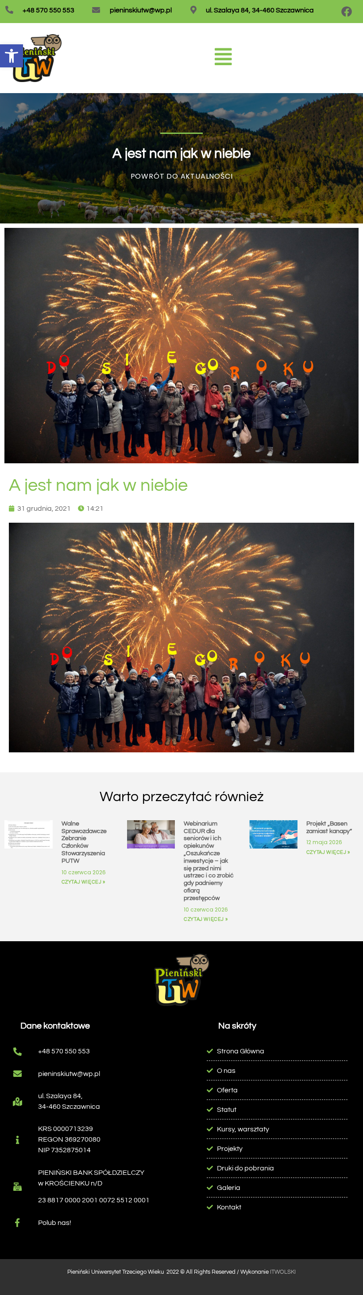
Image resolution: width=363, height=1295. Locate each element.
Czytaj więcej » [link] (83, 882)
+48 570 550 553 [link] (48, 10)
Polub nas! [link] (54, 1222)
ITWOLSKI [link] (283, 1272)
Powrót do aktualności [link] (182, 176)
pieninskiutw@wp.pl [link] (141, 10)
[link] (11, 55)
